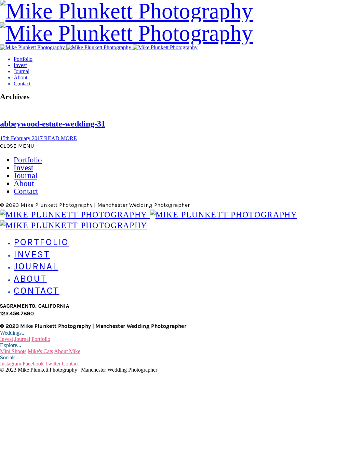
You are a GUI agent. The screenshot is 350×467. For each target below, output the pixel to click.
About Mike (67, 351)
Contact (22, 83)
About (20, 77)
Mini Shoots (13, 351)
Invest (20, 65)
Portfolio (23, 59)
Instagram (10, 363)
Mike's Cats (40, 351)
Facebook (33, 363)
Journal (21, 71)
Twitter (52, 363)
